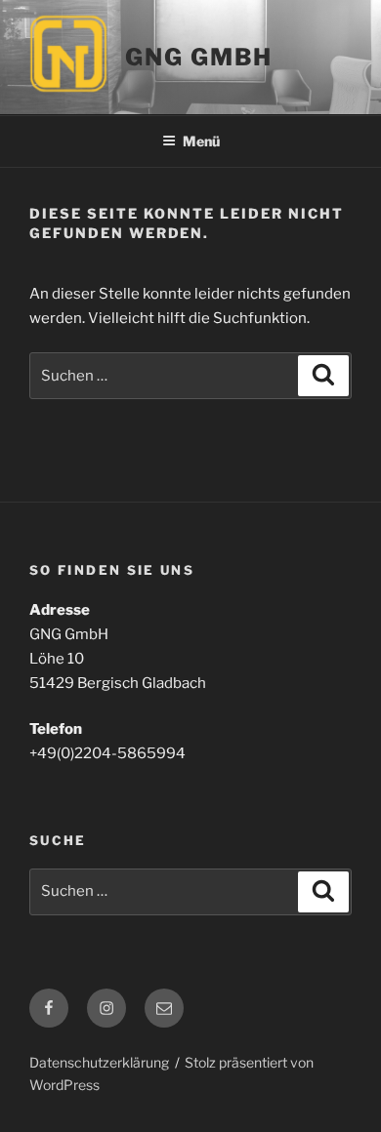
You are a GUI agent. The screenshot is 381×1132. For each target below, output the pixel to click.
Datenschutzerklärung (99, 1062)
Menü (201, 141)
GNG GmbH (199, 57)
